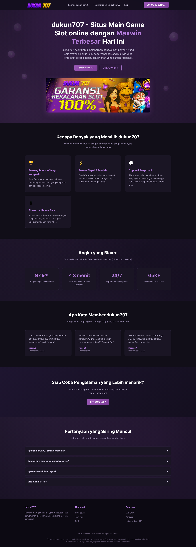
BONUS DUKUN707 (156, 5)
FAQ (126, 5)
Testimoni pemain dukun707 (106, 5)
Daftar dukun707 (86, 67)
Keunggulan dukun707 (79, 5)
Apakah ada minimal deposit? (98, 471)
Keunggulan (80, 513)
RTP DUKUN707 (98, 402)
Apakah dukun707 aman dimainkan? (98, 450)
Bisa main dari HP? (98, 481)
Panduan (129, 517)
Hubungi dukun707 (134, 521)
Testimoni (79, 517)
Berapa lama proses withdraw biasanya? (98, 461)
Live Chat (130, 513)
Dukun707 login (110, 68)
